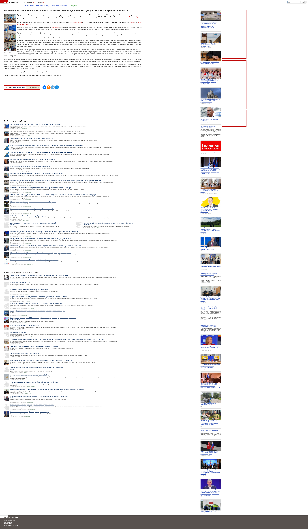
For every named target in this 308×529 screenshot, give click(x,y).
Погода (46, 5)
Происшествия (56, 5)
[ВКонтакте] (44, 87)
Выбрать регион (8, 523)
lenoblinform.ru (10, 52)
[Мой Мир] (57, 87)
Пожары (65, 5)
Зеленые (131, 22)
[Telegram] (53, 87)
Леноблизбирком (135, 17)
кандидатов (55, 27)
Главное (26, 5)
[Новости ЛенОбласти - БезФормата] (9, 2)
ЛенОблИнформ (19, 87)
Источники (39, 5)
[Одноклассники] (49, 87)
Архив (32, 5)
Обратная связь (8, 522)
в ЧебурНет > (73, 5)
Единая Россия (77, 22)
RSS (17, 525)
